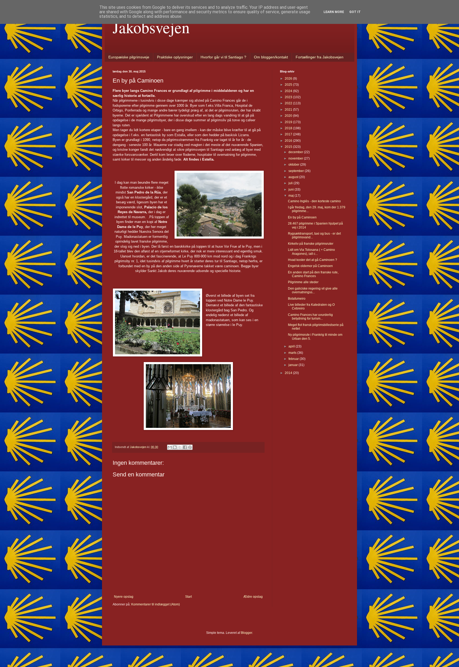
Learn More (334, 12)
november (296, 158)
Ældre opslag (253, 597)
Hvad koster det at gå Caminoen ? (312, 260)
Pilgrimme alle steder (303, 282)
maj (291, 195)
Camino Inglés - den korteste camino (314, 201)
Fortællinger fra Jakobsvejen (319, 57)
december (296, 152)
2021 (289, 109)
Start (188, 597)
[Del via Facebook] (185, 447)
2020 (289, 116)
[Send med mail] (169, 447)
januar (293, 365)
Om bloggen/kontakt (271, 57)
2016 (289, 141)
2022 (289, 103)
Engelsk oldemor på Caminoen (310, 266)
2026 (289, 78)
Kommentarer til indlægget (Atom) (155, 604)
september (296, 171)
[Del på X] (179, 447)
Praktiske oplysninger (175, 57)
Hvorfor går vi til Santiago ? (223, 57)
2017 (289, 134)
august (293, 177)
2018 (289, 128)
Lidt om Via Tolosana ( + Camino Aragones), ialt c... (311, 251)
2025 (289, 85)
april (292, 346)
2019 (289, 122)
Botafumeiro (296, 298)
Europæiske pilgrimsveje (128, 57)
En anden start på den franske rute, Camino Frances (313, 274)
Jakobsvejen (151, 27)
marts (292, 353)
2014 (289, 373)
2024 (289, 91)
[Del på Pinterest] (190, 447)
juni (291, 189)
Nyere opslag (123, 597)
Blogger (246, 633)
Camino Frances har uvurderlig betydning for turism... (310, 316)
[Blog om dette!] (174, 447)
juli (291, 183)
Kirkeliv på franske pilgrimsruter (310, 244)
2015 (289, 147)
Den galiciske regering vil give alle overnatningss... (313, 290)
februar (294, 359)
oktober (294, 164)
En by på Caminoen (302, 217)
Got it (355, 12)
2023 (289, 97)
